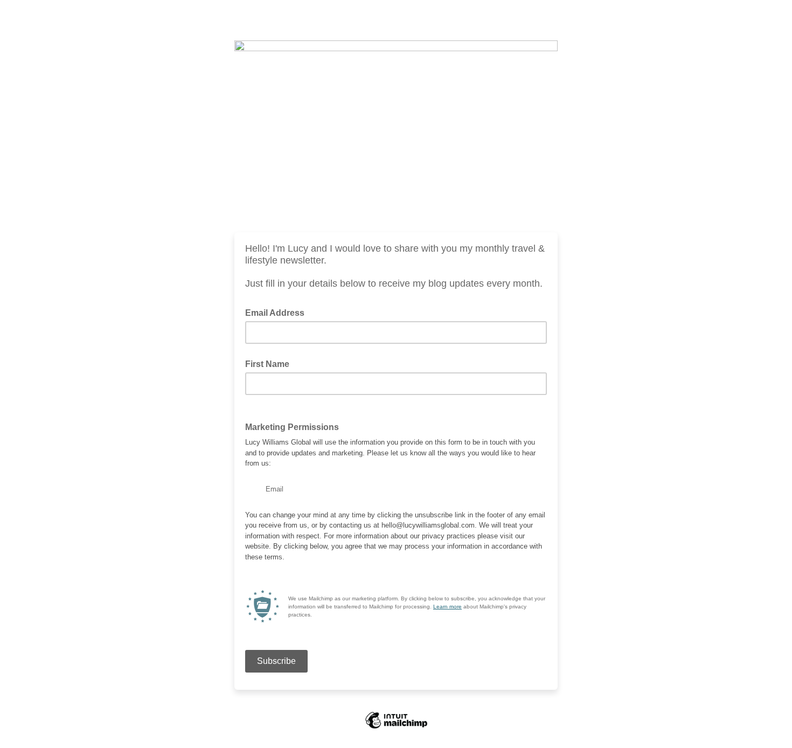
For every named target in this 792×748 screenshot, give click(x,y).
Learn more (447, 607)
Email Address (278, 312)
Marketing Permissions (292, 427)
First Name (267, 364)
